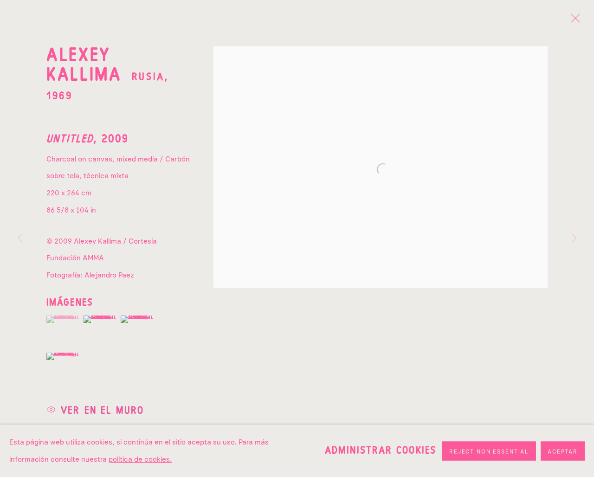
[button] (63, 319)
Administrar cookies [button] (380, 450)
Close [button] (573, 21)
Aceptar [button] (563, 450)
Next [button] (574, 238)
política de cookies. (140, 458)
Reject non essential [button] (489, 450)
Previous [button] (20, 238)
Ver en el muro (102, 410)
